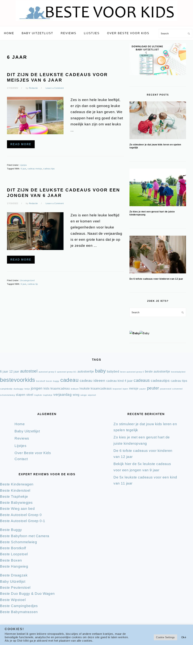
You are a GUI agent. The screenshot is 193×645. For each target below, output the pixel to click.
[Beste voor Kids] (96, 22)
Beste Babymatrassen (19, 612)
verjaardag (62, 395)
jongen (37, 388)
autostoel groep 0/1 (67, 372)
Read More (20, 144)
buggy (56, 381)
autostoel (29, 371)
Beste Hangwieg (14, 566)
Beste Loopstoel (14, 554)
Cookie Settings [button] (165, 637)
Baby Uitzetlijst (27, 431)
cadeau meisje (35, 168)
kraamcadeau (60, 388)
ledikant (75, 389)
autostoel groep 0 (47, 372)
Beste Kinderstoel (15, 490)
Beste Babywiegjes (16, 503)
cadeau (69, 380)
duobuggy (18, 389)
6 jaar (23, 168)
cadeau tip (33, 284)
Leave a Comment (55, 88)
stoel (29, 394)
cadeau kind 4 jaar (119, 380)
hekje (27, 389)
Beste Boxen (11, 560)
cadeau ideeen (92, 381)
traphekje (47, 395)
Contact (21, 459)
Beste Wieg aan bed (17, 509)
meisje (134, 388)
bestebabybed (178, 372)
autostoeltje (85, 371)
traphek (38, 395)
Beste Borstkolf (13, 548)
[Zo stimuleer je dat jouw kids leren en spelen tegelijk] (157, 120)
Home (20, 424)
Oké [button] (183, 637)
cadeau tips (49, 168)
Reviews (22, 438)
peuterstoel (165, 389)
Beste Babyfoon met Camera (24, 536)
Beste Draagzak (14, 575)
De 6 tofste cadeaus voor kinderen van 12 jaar (156, 279)
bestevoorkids (17, 380)
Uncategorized (27, 280)
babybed (113, 371)
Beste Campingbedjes (19, 606)
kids (46, 388)
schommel (177, 389)
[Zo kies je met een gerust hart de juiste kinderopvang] (157, 187)
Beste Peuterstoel (15, 587)
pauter (142, 389)
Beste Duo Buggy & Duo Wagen (27, 594)
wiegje (83, 395)
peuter (153, 388)
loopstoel (117, 389)
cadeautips (160, 381)
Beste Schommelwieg (18, 542)
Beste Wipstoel (13, 600)
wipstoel (92, 395)
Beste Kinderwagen (17, 484)
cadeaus (142, 380)
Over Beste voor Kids (33, 453)
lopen (125, 389)
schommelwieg (7, 395)
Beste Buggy (11, 530)
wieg (76, 394)
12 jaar (14, 371)
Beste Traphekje (14, 496)
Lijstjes (23, 165)
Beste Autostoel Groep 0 (21, 515)
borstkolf (40, 381)
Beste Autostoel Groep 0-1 (22, 521)
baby (100, 371)
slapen (20, 394)
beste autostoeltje (157, 371)
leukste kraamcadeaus (96, 388)
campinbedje (6, 389)
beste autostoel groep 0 (132, 372)
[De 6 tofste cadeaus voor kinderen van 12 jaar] (157, 254)
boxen (49, 381)
